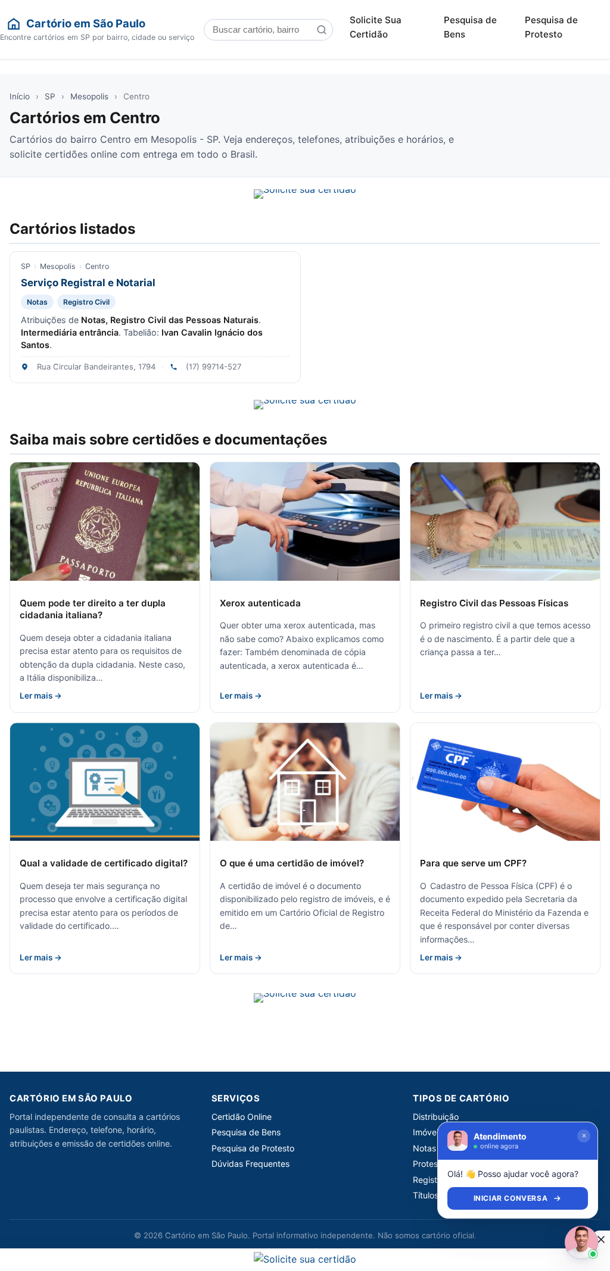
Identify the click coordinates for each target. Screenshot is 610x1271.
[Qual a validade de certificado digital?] (105, 782)
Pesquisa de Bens (470, 27)
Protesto (429, 1164)
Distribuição (436, 1117)
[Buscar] (322, 30)
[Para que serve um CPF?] (505, 782)
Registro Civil (86, 302)
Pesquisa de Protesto (551, 27)
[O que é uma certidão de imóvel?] (305, 782)
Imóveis (428, 1132)
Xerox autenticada (260, 603)
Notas (37, 302)
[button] (601, 1239)
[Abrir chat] (581, 1242)
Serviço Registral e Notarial (88, 283)
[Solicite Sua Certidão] (305, 194)
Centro (97, 266)
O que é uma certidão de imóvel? (292, 863)
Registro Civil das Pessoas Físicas (494, 603)
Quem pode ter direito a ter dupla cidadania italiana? (93, 609)
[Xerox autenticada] (305, 521)
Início (20, 96)
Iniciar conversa (511, 1198)
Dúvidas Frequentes (250, 1164)
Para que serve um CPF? (473, 863)
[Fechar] (583, 1135)
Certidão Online (241, 1117)
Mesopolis (89, 96)
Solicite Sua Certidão (376, 27)
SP (50, 96)
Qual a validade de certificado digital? (104, 863)
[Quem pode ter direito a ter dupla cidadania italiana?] (105, 521)
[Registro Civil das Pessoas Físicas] (505, 521)
